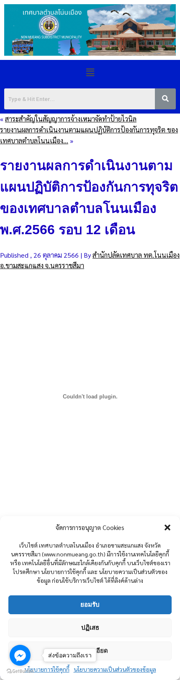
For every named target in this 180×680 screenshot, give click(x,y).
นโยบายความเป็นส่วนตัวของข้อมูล (115, 669)
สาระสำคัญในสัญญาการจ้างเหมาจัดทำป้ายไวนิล (70, 118)
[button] (167, 527)
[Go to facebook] (20, 655)
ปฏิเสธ (90, 627)
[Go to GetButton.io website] (20, 671)
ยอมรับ (90, 604)
